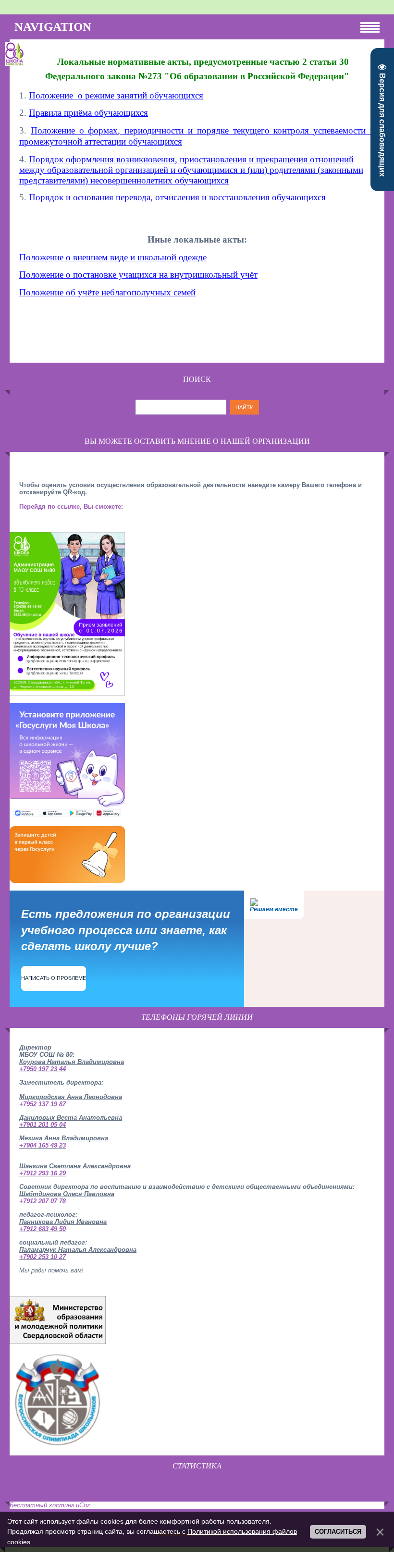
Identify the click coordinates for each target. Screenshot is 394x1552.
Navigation (52, 26)
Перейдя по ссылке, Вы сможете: (71, 506)
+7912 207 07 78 (42, 1201)
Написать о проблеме (53, 978)
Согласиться (338, 1531)
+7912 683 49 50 (42, 1229)
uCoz (83, 1505)
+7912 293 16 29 (42, 1173)
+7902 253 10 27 (42, 1256)
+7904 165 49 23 (42, 1145)
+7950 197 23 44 (42, 1069)
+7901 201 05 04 (42, 1124)
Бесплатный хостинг (42, 1505)
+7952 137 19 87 (42, 1104)
